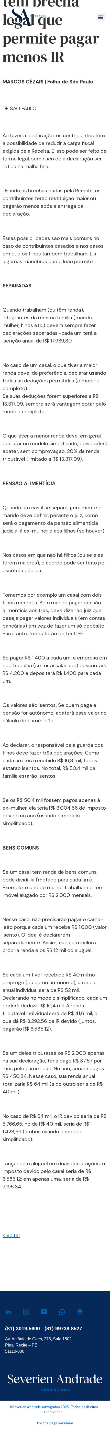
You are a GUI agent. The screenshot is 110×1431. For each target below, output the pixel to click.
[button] (100, 17)
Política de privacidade (55, 1423)
